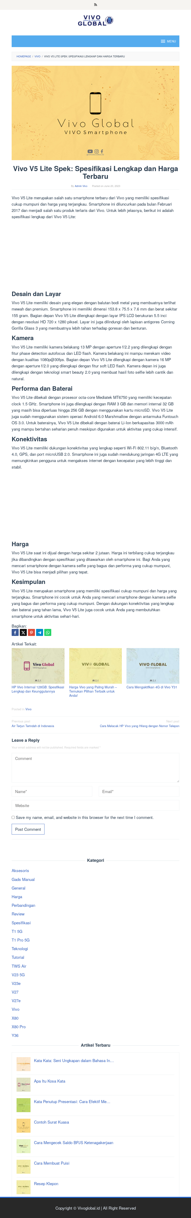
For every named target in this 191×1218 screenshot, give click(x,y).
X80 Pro (19, 1026)
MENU (171, 41)
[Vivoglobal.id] (95, 19)
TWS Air (19, 966)
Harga (17, 896)
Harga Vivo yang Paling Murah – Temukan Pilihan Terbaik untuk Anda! (93, 691)
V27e (16, 1000)
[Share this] (15, 632)
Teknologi (20, 948)
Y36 (15, 1035)
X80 (15, 1018)
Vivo (28, 709)
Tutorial (18, 957)
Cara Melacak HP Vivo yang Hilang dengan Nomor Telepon (139, 723)
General (18, 888)
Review (18, 914)
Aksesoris (20, 870)
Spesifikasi (21, 922)
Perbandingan (23, 905)
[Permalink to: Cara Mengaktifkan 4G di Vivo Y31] (152, 666)
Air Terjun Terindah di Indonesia (33, 723)
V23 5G (18, 974)
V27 (15, 992)
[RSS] (95, 5)
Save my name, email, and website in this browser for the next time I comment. (85, 817)
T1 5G (17, 931)
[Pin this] (31, 632)
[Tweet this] (23, 632)
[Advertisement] (95, 256)
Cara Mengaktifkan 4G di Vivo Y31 (151, 687)
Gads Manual (23, 879)
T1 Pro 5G (21, 940)
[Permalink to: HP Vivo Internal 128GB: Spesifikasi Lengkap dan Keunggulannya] (38, 666)
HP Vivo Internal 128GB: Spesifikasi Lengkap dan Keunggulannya (38, 689)
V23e (16, 983)
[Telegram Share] (39, 632)
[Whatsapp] (47, 632)
